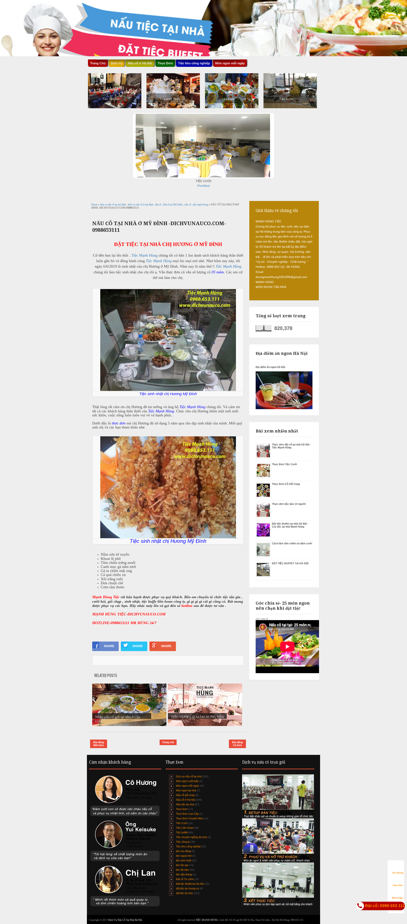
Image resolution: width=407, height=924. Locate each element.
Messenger (397, 898)
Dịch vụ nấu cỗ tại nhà (189, 776)
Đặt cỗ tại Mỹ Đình (173, 204)
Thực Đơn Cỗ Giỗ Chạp (286, 484)
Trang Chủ (98, 63)
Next (207, 185)
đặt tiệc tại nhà (184, 893)
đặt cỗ (158, 204)
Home (94, 204)
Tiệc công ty (183, 841)
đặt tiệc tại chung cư (187, 888)
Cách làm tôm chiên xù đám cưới (292, 543)
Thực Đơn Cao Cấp (187, 813)
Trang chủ (168, 742)
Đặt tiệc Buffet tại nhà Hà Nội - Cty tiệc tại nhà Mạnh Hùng (290, 525)
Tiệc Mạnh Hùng (144, 255)
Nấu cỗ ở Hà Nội (185, 799)
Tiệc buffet (182, 832)
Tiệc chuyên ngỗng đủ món (191, 837)
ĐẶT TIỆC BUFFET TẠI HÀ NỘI (290, 563)
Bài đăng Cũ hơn (237, 744)
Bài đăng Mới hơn (98, 744)
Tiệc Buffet (286, 99)
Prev (200, 185)
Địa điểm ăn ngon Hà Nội (270, 367)
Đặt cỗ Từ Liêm (185, 879)
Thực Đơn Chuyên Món (189, 818)
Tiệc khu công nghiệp (188, 846)
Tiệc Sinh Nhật (170, 99)
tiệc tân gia (182, 865)
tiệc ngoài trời (184, 855)
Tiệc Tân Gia (111, 99)
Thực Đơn (182, 809)
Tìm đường (397, 873)
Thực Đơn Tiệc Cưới (284, 464)
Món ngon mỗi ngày (230, 63)
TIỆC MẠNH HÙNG (207, 919)
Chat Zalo (398, 885)
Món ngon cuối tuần (187, 781)
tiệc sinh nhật (183, 860)
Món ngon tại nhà (186, 790)
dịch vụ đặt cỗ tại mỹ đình (113, 204)
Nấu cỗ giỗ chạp (185, 795)
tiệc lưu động (183, 851)
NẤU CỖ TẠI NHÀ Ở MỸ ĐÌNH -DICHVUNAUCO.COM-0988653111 (159, 226)
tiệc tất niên (182, 869)
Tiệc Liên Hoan (185, 827)
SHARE (109, 646)
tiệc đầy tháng (184, 874)
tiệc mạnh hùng (201, 204)
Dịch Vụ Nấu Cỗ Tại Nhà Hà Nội (125, 919)
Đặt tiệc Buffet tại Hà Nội (190, 883)
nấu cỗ (188, 204)
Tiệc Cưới (228, 99)
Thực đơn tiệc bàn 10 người (289, 504)
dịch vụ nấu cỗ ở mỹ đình (141, 204)
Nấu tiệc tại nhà (185, 804)
